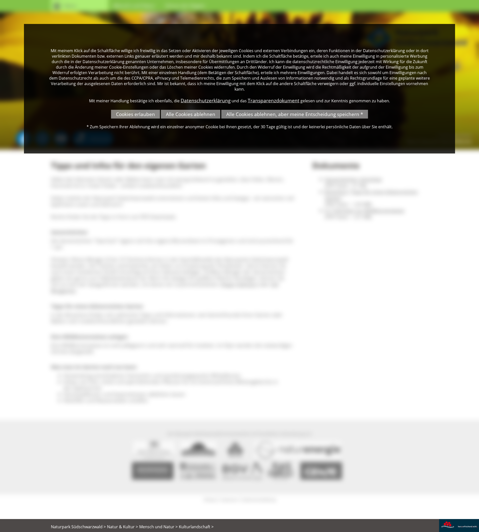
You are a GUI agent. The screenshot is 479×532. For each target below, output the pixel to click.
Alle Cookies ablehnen (190, 114)
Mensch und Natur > (158, 527)
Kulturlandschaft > (196, 527)
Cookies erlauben (135, 114)
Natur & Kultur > (122, 527)
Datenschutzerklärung (206, 100)
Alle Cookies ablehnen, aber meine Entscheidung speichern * (294, 114)
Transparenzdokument (273, 100)
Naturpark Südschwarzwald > (78, 527)
